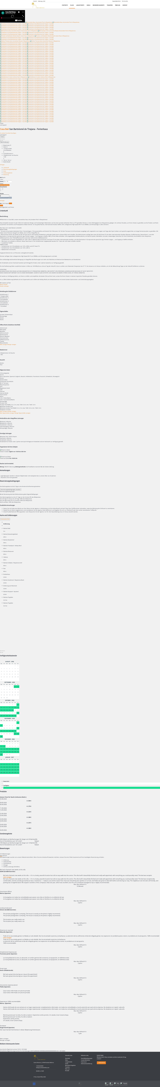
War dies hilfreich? (80, 884)
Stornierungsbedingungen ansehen (11, 489)
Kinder (2, 193)
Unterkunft (6, 167)
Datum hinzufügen (4, 185)
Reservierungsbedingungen (10, 169)
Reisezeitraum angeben (6, 197)
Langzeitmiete (80, 5)
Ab (1, 177)
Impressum (84, 1062)
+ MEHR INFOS (101, 1062)
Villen (72, 5)
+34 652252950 (39, 1066)
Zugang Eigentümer (116, 1)
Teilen (2, 137)
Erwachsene (3, 187)
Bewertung (6, 174)
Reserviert (6, 781)
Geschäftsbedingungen (86, 1058)
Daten (1, 181)
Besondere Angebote (98, 5)
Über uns (117, 5)
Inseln (88, 5)
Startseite (65, 5)
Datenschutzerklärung (86, 1063)
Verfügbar (6, 785)
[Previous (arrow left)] (0, 652)
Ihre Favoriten (125, 1)
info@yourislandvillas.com (42, 1067)
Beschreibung (4, 142)
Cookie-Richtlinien (85, 1060)
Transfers (110, 5)
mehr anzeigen (7, 877)
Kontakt (125, 5)
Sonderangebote (7, 173)
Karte (4, 171)
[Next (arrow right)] (2, 652)
